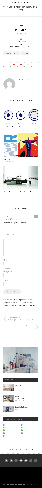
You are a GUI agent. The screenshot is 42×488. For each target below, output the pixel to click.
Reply (36, 216)
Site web (6, 280)
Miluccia (23, 79)
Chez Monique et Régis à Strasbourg (25, 397)
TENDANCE (21, 26)
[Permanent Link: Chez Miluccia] (9, 390)
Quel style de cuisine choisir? (20, 192)
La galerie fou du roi (23, 407)
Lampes (25, 53)
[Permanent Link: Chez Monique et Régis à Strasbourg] (9, 401)
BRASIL (7, 159)
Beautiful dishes (13, 127)
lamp (16, 53)
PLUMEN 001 (21, 41)
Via (21, 44)
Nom (6, 260)
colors (8, 53)
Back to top (32, 484)
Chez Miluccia (20, 385)
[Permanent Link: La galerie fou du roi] (9, 412)
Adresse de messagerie (8, 270)
